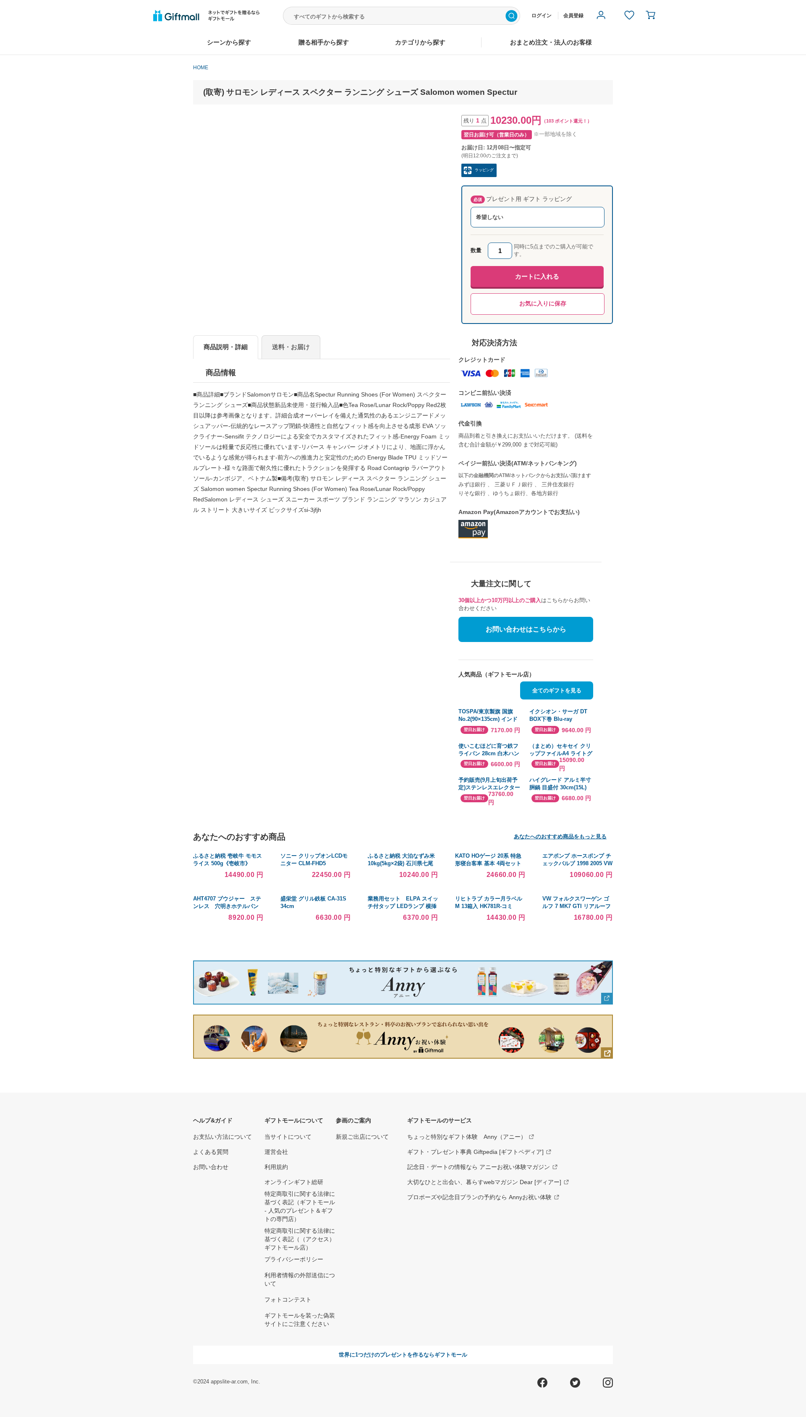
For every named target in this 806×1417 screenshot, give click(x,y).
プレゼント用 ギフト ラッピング (523, 199)
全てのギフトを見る (556, 690)
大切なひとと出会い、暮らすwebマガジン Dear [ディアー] (484, 1182)
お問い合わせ (210, 1167)
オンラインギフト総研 (293, 1182)
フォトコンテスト (287, 1299)
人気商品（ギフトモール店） (496, 674)
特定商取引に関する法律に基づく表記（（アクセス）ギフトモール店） (299, 1239)
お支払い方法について (222, 1136)
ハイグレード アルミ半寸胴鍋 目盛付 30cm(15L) (560, 784)
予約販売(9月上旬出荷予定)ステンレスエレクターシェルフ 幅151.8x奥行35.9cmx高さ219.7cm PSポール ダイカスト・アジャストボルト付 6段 (489, 784)
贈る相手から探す (323, 42)
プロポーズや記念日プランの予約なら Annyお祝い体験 (479, 1197)
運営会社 (276, 1151)
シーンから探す (229, 42)
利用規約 (276, 1167)
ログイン (541, 15)
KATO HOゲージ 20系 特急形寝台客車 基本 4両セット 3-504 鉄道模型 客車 (488, 863)
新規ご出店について (362, 1136)
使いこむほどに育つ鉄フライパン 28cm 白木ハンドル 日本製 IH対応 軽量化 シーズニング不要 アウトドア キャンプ (490, 750)
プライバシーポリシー (293, 1259)
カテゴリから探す (420, 42)
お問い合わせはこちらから (526, 629)
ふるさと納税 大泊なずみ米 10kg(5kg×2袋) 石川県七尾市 (401, 863)
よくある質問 (210, 1151)
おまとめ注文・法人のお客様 (551, 42)
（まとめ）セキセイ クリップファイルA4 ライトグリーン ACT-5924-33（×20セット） (560, 750)
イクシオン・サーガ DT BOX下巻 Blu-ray (558, 715)
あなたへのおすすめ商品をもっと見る (560, 836)
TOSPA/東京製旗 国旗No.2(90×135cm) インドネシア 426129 (488, 715)
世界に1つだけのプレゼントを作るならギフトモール (403, 1355)
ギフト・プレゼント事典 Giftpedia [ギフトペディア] (475, 1151)
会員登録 (573, 15)
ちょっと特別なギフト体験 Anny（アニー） (466, 1136)
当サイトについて (287, 1136)
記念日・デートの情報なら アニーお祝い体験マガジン (478, 1167)
